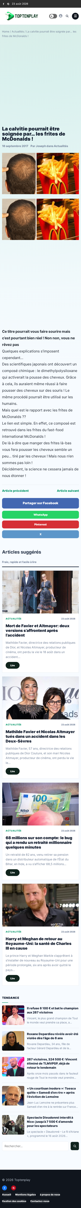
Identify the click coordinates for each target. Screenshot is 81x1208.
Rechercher (75, 1146)
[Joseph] (60, 16)
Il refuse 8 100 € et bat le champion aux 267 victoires (52, 1010)
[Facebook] (3, 3)
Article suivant (68, 491)
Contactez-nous (39, 1201)
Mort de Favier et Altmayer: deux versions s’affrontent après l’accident (37, 630)
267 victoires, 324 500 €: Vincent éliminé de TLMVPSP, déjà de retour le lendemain (52, 1063)
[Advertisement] (40, 82)
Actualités (18, 31)
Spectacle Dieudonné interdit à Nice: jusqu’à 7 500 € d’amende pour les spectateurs (50, 1122)
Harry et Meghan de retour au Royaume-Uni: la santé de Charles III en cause (38, 943)
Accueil (6, 1194)
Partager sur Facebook (40, 503)
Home (5, 31)
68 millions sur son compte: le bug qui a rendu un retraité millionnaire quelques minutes (39, 842)
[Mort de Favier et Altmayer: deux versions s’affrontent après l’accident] (40, 592)
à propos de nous (50, 1194)
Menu (75, 16)
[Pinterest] (8, 3)
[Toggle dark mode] (53, 16)
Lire (12, 665)
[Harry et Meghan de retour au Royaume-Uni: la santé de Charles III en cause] (40, 905)
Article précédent (15, 491)
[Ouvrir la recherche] (67, 16)
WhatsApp (41, 514)
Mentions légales (25, 1194)
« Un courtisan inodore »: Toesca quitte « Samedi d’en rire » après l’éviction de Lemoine (51, 1093)
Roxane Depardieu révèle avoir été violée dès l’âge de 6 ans (52, 1036)
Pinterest (40, 524)
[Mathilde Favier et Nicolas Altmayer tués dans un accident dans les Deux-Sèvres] (40, 698)
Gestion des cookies (14, 1201)
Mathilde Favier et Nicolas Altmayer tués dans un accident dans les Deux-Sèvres (40, 736)
